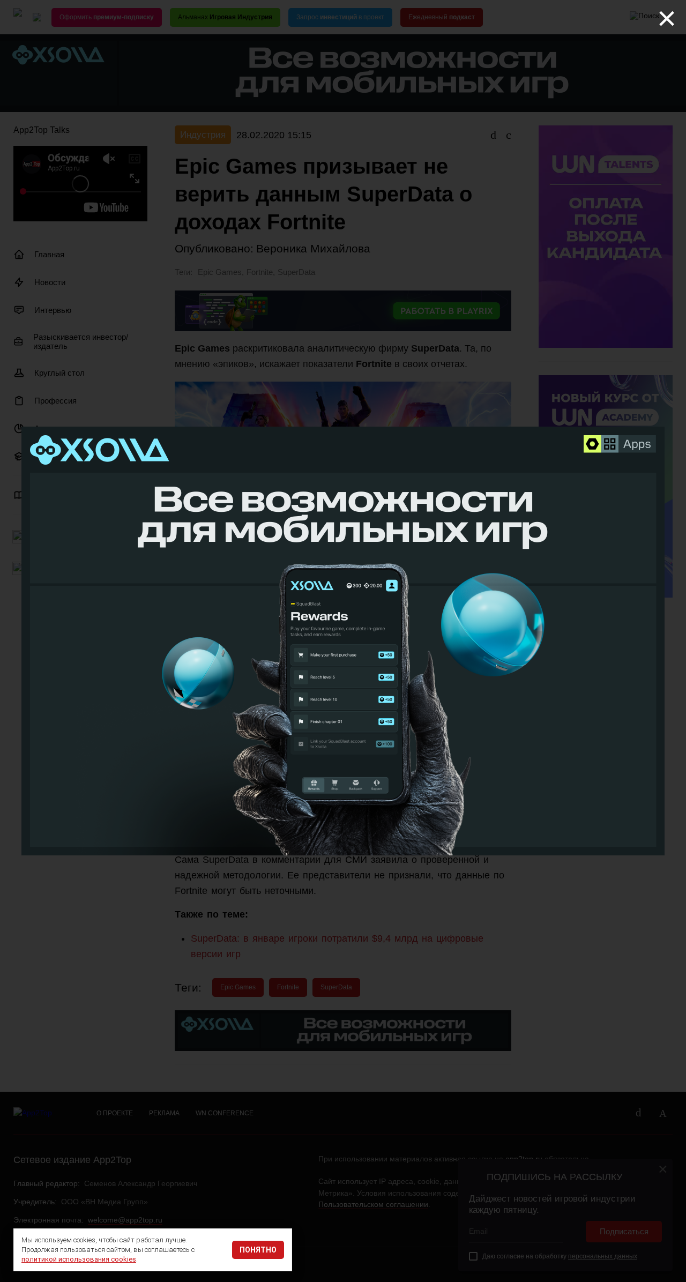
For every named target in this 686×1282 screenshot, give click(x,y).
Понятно (258, 1250)
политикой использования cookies (78, 1259)
